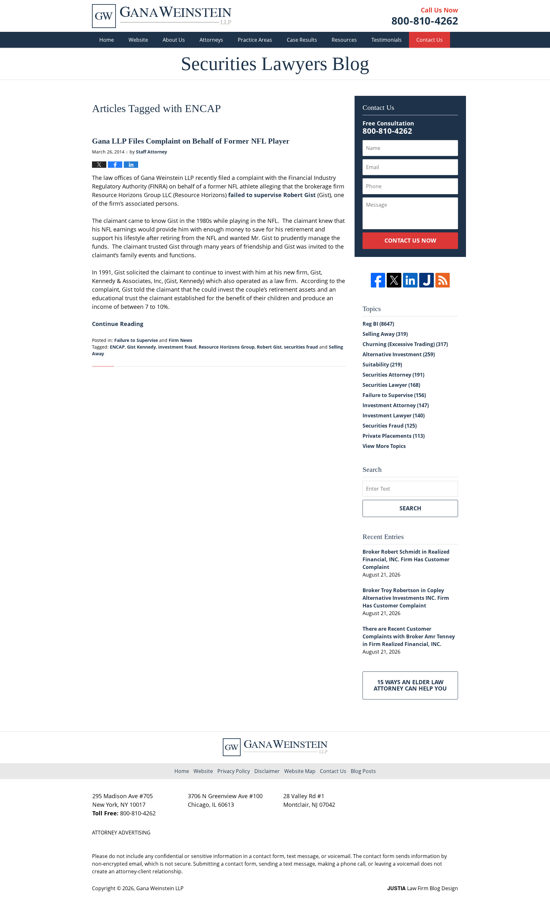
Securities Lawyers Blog (161, 16)
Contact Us (429, 39)
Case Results (302, 39)
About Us (174, 39)
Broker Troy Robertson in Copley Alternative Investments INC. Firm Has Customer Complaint (406, 598)
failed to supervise (255, 195)
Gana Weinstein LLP (160, 888)
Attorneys (211, 39)
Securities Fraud (390, 425)
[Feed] (442, 280)
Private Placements (394, 435)
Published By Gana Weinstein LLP (425, 16)
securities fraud (301, 347)
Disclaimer (267, 771)
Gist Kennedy (141, 347)
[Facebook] (378, 280)
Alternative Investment (399, 354)
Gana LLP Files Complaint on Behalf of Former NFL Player (191, 141)
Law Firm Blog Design (422, 888)
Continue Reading (117, 324)
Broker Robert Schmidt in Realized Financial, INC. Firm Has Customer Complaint (406, 559)
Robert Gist (299, 195)
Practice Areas (255, 39)
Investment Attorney (396, 405)
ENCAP (117, 347)
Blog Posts (363, 771)
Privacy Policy (233, 771)
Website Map (299, 771)
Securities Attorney (393, 374)
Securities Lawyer (391, 384)
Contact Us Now (410, 240)
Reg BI (378, 323)
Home (106, 39)
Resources (344, 39)
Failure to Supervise (136, 340)
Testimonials (386, 39)
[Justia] (426, 280)
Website (138, 39)
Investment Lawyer (394, 415)
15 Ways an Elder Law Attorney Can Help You (410, 685)
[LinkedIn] (410, 280)
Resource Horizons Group (227, 347)
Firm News (180, 340)
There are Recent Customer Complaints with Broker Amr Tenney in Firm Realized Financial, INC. (409, 636)
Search (410, 508)
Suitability (382, 364)
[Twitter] (394, 280)
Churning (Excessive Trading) (405, 344)
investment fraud (177, 347)
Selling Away (385, 333)
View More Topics (384, 446)
